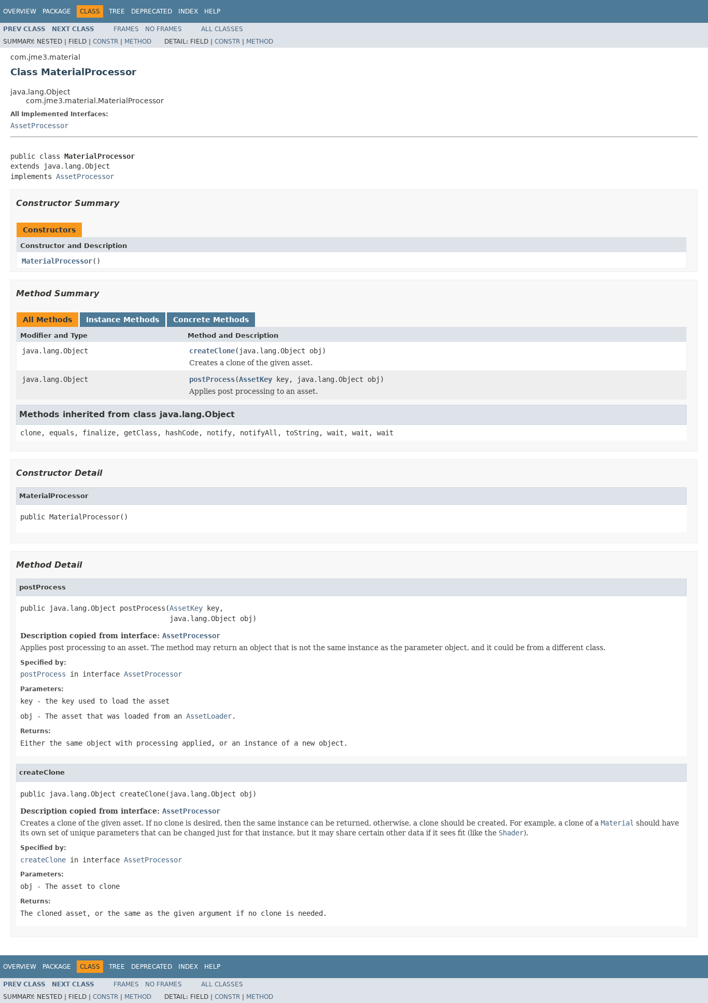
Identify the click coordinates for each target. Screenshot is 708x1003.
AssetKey (255, 379)
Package (57, 11)
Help (212, 11)
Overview (19, 11)
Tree (117, 11)
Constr (105, 41)
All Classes (222, 29)
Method (137, 41)
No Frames (163, 29)
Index (188, 11)
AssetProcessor (39, 125)
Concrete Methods (211, 319)
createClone (212, 351)
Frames (126, 29)
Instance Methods (122, 319)
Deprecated (151, 11)
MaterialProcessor (57, 261)
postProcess (212, 379)
